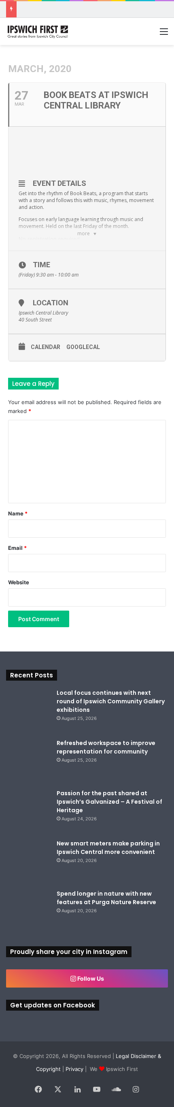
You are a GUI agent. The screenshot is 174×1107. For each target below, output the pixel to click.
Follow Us (90, 978)
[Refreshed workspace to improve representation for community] (28, 761)
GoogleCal (83, 347)
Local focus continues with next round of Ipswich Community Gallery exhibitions (111, 701)
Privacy (74, 1069)
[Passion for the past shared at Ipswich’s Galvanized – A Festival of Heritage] (28, 811)
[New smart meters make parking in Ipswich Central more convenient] (28, 861)
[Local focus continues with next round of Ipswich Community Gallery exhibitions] (28, 711)
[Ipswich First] (38, 31)
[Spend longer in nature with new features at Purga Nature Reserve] (28, 912)
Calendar (45, 347)
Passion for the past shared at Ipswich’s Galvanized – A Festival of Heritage (109, 801)
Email (17, 548)
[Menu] (164, 34)
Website (18, 582)
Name (18, 513)
